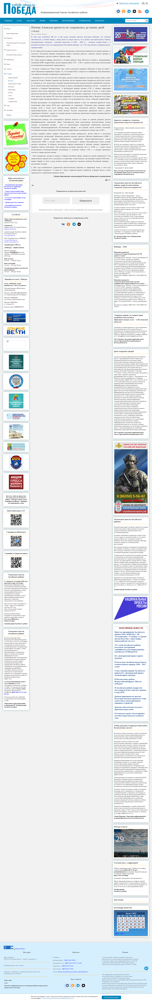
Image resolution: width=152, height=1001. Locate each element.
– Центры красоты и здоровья (14, 202)
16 (123, 924)
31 (127, 930)
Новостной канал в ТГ (16, 511)
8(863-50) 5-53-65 (67, 966)
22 (119, 927)
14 (143, 921)
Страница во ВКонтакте (16, 532)
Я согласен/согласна (111, 997)
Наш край (30, 21)
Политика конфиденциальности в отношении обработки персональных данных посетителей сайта (26, 986)
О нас (19, 21)
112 (7, 694)
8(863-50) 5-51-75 (17, 692)
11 (131, 921)
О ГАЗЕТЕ (16, 215)
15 (119, 924)
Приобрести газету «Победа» (16, 279)
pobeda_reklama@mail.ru (80, 972)
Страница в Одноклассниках (16, 553)
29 (119, 930)
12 (135, 921)
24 (127, 927)
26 (135, 927)
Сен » (122, 933)
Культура (44, 34)
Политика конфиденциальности (64, 998)
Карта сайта (8, 980)
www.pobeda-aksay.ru (10, 240)
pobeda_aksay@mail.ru (11, 242)
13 (139, 921)
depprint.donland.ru (10, 229)
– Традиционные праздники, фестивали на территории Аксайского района (13, 186)
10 (127, 921)
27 (139, 927)
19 (135, 924)
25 (131, 927)
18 (131, 924)
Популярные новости (131, 628)
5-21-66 (79, 963)
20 (139, 924)
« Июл (116, 933)
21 (143, 924)
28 (143, 927)
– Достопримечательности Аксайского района (12, 206)
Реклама (54, 21)
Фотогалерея (68, 21)
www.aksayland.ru (9, 235)
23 (123, 927)
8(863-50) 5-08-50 (70, 960)
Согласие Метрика (47, 998)
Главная (8, 21)
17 (127, 924)
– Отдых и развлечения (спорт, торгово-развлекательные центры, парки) (15, 193)
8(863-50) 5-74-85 (67, 969)
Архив (42, 21)
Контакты (99, 21)
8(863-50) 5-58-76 (70, 963)
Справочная (85, 21)
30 (123, 930)
